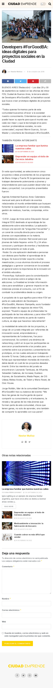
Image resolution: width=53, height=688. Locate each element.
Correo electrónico (11, 610)
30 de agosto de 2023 (25, 162)
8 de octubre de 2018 (35, 72)
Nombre (6, 598)
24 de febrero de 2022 (23, 540)
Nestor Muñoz (16, 72)
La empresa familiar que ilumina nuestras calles (25, 489)
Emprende (8, 483)
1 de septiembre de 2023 (25, 151)
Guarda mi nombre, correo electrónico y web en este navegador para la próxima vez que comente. (27, 634)
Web (4, 622)
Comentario (8, 566)
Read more (9, 506)
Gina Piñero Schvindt (13, 492)
